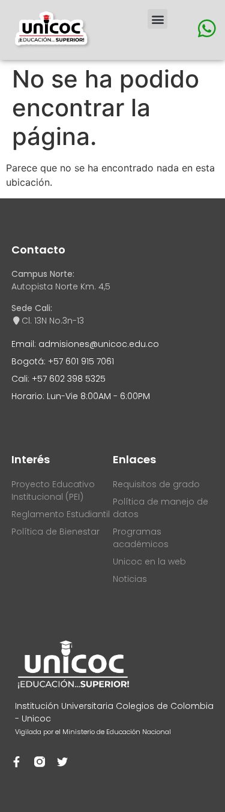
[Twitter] (62, 761)
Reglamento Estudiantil (60, 514)
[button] (157, 19)
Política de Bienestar (55, 532)
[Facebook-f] (16, 761)
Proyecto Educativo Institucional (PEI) (53, 490)
